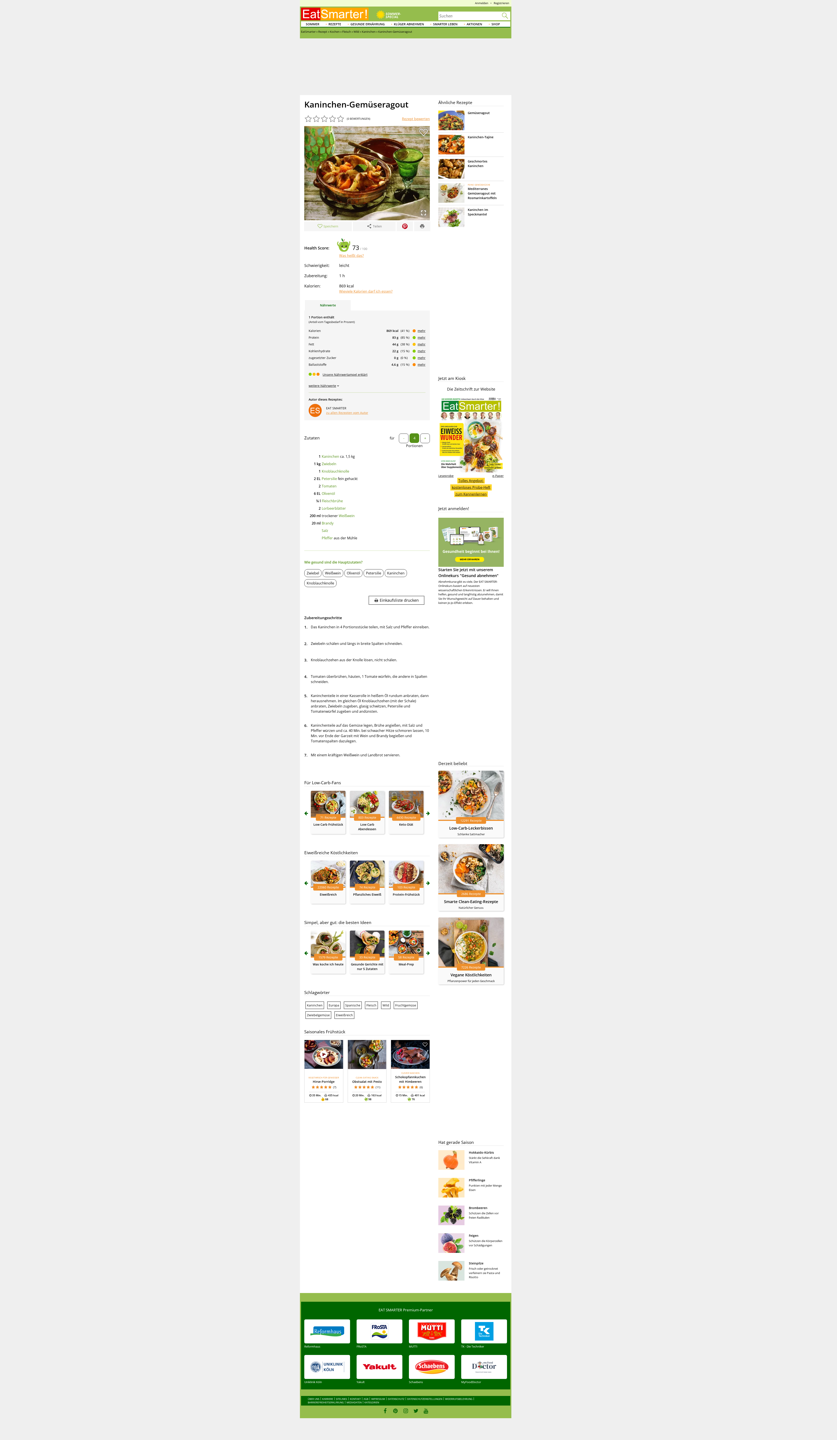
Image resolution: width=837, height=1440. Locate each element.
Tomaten (329, 486)
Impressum (378, 1399)
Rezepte (334, 24)
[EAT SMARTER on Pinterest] (395, 1411)
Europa (334, 1005)
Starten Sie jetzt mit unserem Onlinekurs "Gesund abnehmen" (468, 572)
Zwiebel (313, 573)
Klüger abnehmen (409, 24)
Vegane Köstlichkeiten (471, 974)
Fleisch (371, 1005)
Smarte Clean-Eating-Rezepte (471, 901)
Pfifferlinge (477, 1180)
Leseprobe (446, 476)
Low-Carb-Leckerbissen (471, 828)
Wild (386, 1005)
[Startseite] (335, 14)
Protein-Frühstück (406, 894)
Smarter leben (445, 24)
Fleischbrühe (332, 501)
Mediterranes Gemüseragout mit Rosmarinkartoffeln (482, 193)
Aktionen (474, 24)
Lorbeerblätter (334, 508)
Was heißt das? (351, 255)
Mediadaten (354, 1402)
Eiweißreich (328, 894)
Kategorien (371, 1402)
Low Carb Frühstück (328, 824)
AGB (366, 1399)
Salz (325, 530)
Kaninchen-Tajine (480, 137)
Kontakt (355, 1399)
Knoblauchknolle (335, 471)
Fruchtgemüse (405, 1005)
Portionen (414, 445)
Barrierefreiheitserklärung (326, 1402)
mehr (421, 331)
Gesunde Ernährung (367, 24)
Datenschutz (396, 1399)
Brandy (327, 523)
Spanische (352, 1005)
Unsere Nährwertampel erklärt (345, 374)
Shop (496, 24)
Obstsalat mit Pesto (367, 1082)
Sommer (312, 24)
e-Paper (498, 476)
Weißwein (347, 515)
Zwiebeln (329, 463)
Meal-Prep (406, 964)
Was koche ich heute (328, 964)
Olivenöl (328, 493)
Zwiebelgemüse (318, 1015)
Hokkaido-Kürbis (481, 1152)
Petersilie (329, 478)
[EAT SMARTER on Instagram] (405, 1411)
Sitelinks (341, 1399)
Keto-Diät (406, 824)
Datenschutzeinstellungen (424, 1399)
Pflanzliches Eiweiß (367, 894)
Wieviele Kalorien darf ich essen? (366, 291)
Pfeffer (327, 538)
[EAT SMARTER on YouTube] (426, 1411)
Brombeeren (478, 1208)
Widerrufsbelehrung (458, 1399)
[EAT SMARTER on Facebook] (385, 1411)
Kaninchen (330, 456)
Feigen (473, 1235)
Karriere (327, 1399)
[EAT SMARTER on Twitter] (415, 1411)
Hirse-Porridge (324, 1082)
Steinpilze (476, 1263)
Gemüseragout (479, 113)
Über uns (313, 1399)
